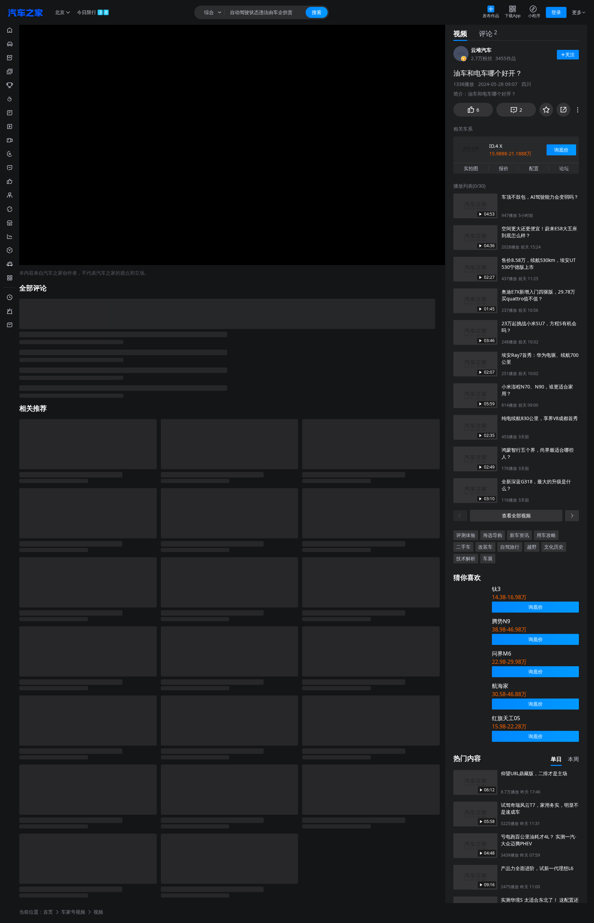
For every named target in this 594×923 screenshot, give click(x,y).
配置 (534, 168)
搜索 (316, 12)
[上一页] (460, 515)
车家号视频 (73, 911)
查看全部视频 (516, 515)
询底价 (561, 149)
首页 (48, 911)
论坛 (564, 168)
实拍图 (471, 168)
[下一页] (572, 515)
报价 (503, 168)
